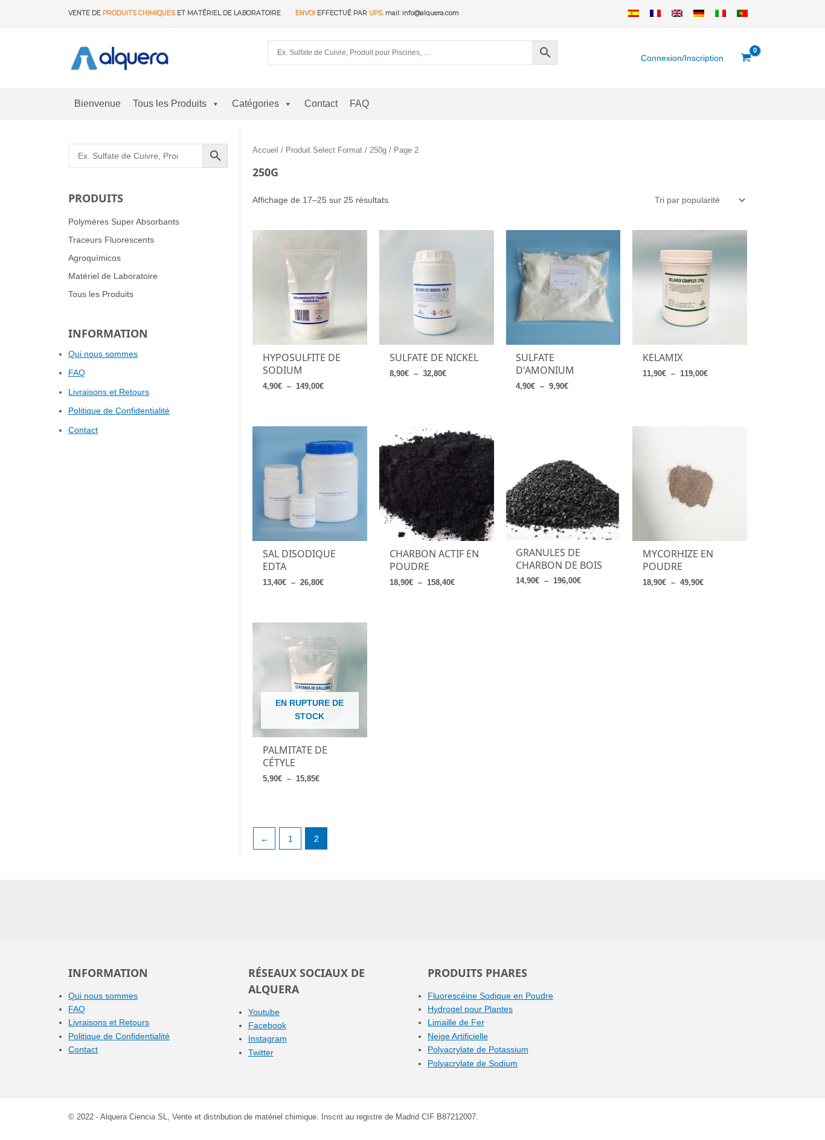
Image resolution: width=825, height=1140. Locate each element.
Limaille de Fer (456, 1022)
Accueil (265, 150)
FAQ (359, 103)
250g (378, 150)
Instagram (267, 1038)
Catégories (255, 103)
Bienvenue (97, 103)
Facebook (267, 1025)
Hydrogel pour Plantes (470, 1009)
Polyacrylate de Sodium (473, 1063)
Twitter (261, 1052)
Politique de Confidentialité (119, 410)
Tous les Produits (170, 103)
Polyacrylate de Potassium (478, 1049)
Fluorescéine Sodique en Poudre (490, 996)
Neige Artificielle (458, 1036)
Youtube (264, 1012)
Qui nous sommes (103, 354)
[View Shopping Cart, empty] (746, 58)
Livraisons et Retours (108, 392)
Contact (321, 103)
